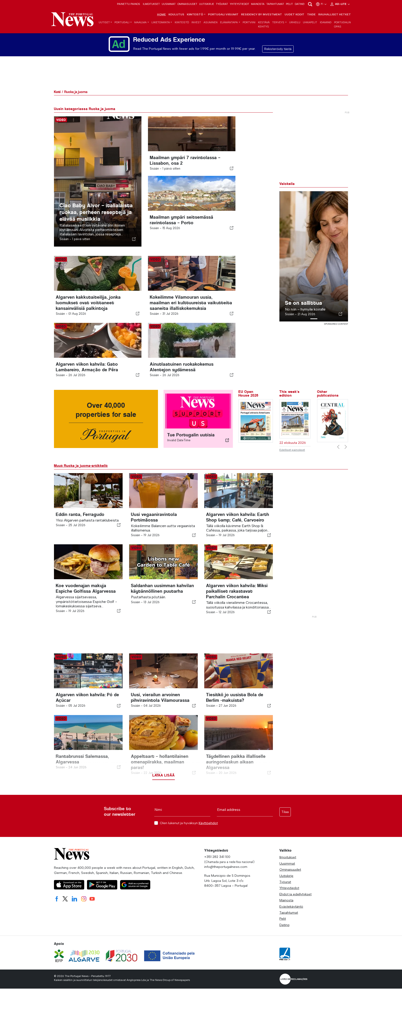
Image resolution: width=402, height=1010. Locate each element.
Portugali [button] (121, 22)
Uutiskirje (206, 4)
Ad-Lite (341, 4)
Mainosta (258, 4)
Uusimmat (169, 4)
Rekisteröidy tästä (277, 49)
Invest (196, 22)
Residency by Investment (261, 14)
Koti (57, 92)
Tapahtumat (275, 4)
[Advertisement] (313, 543)
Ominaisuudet (187, 4)
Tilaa (285, 812)
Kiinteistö (182, 22)
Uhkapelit (310, 22)
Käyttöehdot (208, 823)
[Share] (134, 239)
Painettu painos (128, 4)
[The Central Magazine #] (332, 420)
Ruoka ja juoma (75, 92)
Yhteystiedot (239, 4)
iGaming (326, 22)
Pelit (289, 4)
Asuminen (211, 22)
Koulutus (176, 14)
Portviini (249, 22)
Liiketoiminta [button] (160, 22)
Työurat (222, 4)
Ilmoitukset (151, 4)
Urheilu (294, 22)
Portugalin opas (342, 24)
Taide (311, 14)
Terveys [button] (278, 22)
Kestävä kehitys (264, 24)
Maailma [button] (140, 22)
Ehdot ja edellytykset (295, 894)
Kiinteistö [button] (195, 14)
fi (322, 4)
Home (161, 14)
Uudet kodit (294, 14)
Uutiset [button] (104, 22)
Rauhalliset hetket (334, 14)
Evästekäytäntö (291, 906)
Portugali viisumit (223, 14)
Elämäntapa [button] (229, 22)
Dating (300, 4)
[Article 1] (313, 318)
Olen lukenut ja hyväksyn (189, 823)
